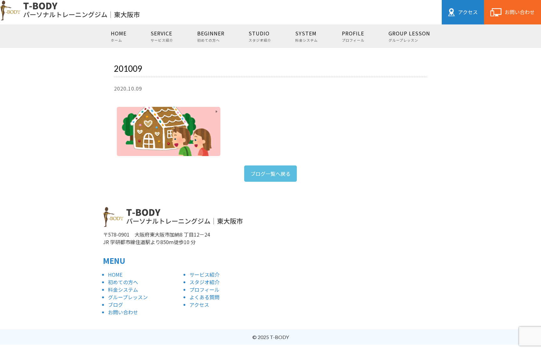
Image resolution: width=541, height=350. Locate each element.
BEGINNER (210, 35)
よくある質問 (204, 297)
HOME (118, 35)
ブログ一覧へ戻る (270, 173)
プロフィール (204, 289)
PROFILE (353, 35)
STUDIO (260, 35)
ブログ (115, 304)
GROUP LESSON (409, 35)
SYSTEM (306, 35)
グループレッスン (128, 297)
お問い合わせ (520, 12)
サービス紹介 (204, 274)
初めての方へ (123, 282)
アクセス (468, 12)
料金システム (123, 289)
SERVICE (162, 35)
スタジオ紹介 (204, 282)
